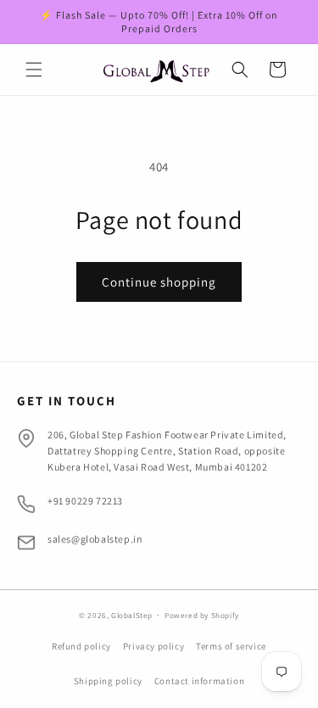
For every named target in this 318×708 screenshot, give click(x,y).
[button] (34, 69)
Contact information (199, 681)
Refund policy (81, 646)
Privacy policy (153, 646)
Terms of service (231, 646)
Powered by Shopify (202, 615)
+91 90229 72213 (85, 500)
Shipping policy (108, 681)
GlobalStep (133, 615)
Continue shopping (159, 282)
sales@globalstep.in (94, 538)
